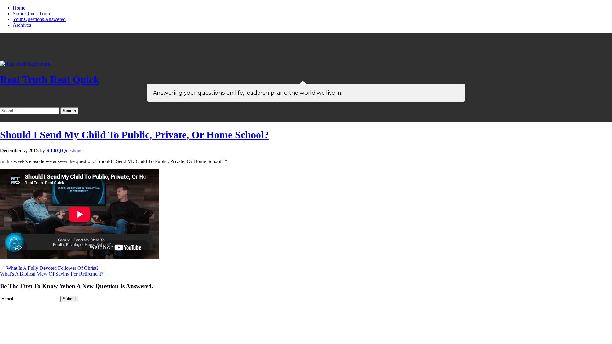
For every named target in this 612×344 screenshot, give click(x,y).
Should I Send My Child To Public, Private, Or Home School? (134, 134)
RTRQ (53, 150)
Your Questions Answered (39, 19)
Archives (22, 25)
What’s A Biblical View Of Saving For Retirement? (55, 273)
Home (19, 8)
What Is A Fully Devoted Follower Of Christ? (49, 268)
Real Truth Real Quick (49, 79)
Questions (72, 150)
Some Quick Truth (31, 13)
